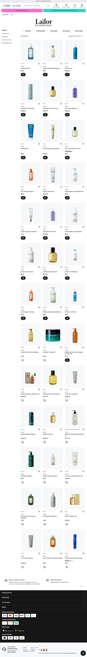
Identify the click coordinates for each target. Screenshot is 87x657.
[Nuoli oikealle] (83, 586)
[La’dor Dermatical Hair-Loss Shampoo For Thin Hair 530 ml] (75, 342)
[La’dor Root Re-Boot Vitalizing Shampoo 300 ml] (53, 549)
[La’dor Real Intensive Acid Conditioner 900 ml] (75, 181)
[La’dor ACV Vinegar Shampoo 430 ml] (31, 181)
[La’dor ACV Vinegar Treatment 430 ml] (31, 301)
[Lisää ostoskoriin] (23, 74)
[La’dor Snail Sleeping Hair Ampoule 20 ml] (53, 139)
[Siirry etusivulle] (16, 5)
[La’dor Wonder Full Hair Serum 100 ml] (31, 98)
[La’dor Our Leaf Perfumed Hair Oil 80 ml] (75, 139)
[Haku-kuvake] (48, 5)
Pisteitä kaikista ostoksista (43, 1)
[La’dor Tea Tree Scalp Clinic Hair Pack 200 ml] (75, 465)
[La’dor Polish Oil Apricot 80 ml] (53, 424)
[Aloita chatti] (83, 653)
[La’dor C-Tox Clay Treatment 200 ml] (75, 383)
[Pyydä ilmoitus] (22, 360)
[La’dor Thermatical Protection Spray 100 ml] (75, 549)
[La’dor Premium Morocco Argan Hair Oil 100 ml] (31, 383)
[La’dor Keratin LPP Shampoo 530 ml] (75, 261)
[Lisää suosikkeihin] (39, 63)
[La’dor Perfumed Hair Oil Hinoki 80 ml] (53, 261)
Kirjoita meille (11, 652)
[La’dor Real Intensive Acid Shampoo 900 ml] (75, 221)
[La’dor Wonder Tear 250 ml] (75, 58)
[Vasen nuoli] (78, 586)
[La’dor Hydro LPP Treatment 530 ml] (31, 261)
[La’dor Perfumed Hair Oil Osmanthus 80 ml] (53, 383)
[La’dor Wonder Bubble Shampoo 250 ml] (31, 424)
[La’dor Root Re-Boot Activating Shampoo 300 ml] (31, 506)
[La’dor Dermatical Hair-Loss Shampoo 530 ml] (31, 342)
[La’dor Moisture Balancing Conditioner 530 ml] (53, 301)
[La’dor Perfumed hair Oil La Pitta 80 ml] (53, 98)
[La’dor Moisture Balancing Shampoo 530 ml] (53, 58)
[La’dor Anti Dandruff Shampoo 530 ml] (53, 506)
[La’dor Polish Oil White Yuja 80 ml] (75, 506)
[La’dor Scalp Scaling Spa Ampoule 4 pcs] (31, 221)
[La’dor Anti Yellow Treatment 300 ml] (53, 221)
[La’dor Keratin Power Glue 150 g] (53, 181)
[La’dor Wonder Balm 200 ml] (31, 139)
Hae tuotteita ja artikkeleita (32, 5)
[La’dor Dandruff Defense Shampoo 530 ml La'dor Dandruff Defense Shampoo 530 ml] (75, 424)
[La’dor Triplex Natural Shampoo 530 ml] (53, 465)
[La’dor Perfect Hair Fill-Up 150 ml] (75, 301)
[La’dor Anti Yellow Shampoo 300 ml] (75, 98)
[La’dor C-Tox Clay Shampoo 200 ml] (31, 549)
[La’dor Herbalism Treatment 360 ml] (53, 342)
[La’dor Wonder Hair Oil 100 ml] (31, 58)
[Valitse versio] (67, 360)
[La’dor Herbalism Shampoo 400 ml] (31, 465)
